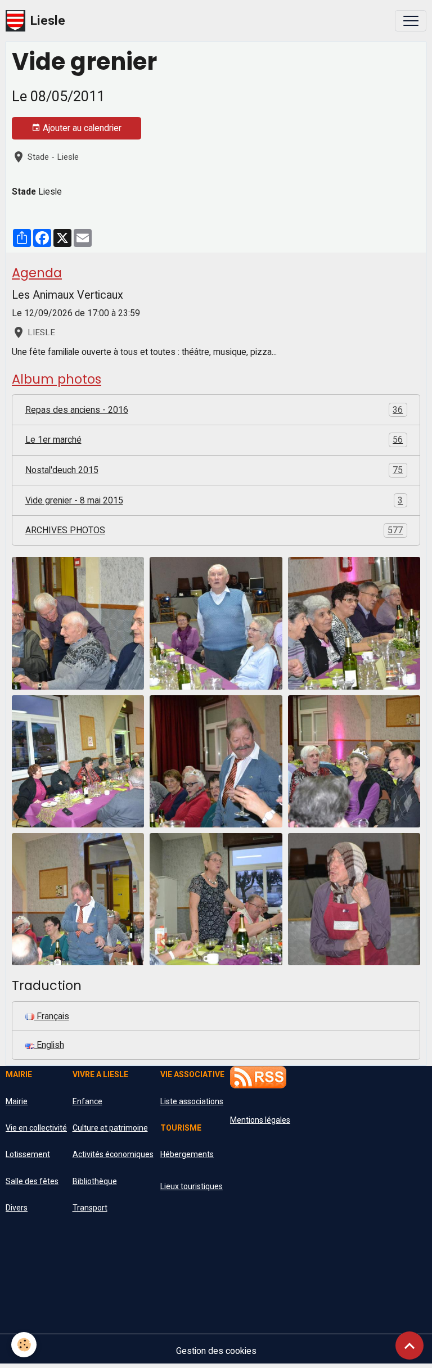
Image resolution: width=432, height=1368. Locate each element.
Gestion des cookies (216, 1351)
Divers (17, 1207)
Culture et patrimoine (110, 1127)
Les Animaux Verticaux (67, 295)
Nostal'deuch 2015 (214, 470)
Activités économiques (113, 1154)
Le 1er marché (214, 439)
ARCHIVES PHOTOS (214, 530)
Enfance (87, 1101)
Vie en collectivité (36, 1127)
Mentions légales (260, 1119)
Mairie (17, 1101)
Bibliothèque (95, 1181)
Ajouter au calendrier (81, 128)
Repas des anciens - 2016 (214, 409)
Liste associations (191, 1101)
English (49, 1045)
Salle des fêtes (32, 1181)
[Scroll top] (409, 1345)
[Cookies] (24, 1344)
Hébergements (187, 1154)
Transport (90, 1207)
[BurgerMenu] (410, 21)
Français (51, 1016)
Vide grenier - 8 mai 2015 (214, 500)
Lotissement (28, 1154)
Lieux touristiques (191, 1186)
